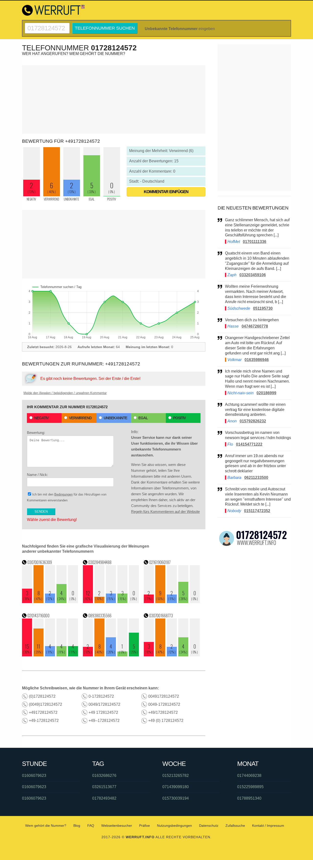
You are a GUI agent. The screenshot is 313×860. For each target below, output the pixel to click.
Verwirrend (80, 418)
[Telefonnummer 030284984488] (111, 602)
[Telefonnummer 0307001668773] (172, 655)
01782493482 (104, 798)
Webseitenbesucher (116, 825)
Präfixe (144, 825)
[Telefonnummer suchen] (47, 25)
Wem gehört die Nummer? (45, 825)
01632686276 (104, 775)
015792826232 (253, 421)
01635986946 (257, 360)
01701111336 (254, 242)
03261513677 (104, 787)
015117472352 (257, 511)
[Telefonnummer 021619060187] (172, 602)
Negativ (41, 418)
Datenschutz (208, 825)
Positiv (179, 418)
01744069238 (249, 775)
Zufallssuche (235, 825)
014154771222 (249, 444)
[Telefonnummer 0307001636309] (50, 602)
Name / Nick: (37, 475)
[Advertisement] (113, 99)
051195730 (263, 308)
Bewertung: (36, 432)
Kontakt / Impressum (268, 825)
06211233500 (256, 477)
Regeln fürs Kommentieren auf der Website (165, 511)
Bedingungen (63, 494)
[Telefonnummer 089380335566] (111, 655)
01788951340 (249, 798)
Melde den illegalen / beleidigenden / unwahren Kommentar (65, 393)
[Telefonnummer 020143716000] (50, 655)
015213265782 (175, 775)
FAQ (90, 825)
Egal (143, 418)
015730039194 (175, 798)
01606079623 (34, 775)
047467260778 (255, 326)
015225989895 (250, 787)
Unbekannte (115, 418)
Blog (76, 825)
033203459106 (252, 275)
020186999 (266, 393)
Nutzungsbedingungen (174, 825)
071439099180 (175, 787)
